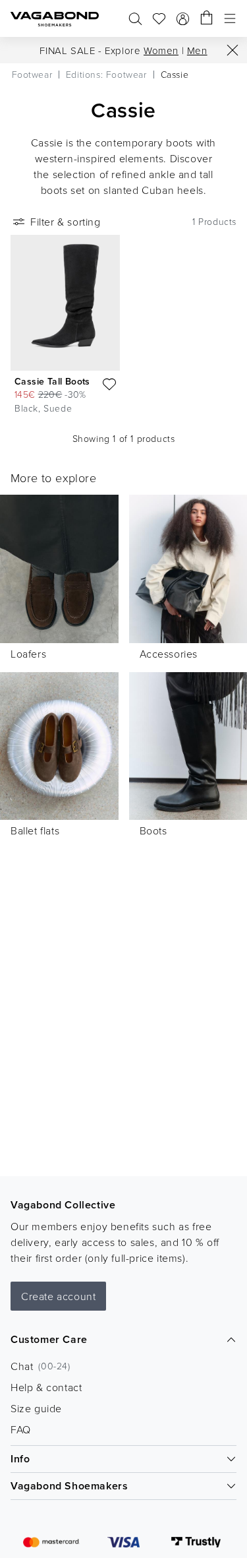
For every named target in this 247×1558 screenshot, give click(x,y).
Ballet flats (35, 830)
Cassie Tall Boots (52, 381)
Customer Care (49, 1339)
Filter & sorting (65, 221)
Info (20, 1458)
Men (197, 50)
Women (161, 50)
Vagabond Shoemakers (69, 1485)
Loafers (28, 653)
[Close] (232, 50)
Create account (58, 1296)
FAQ (21, 1429)
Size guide (36, 1408)
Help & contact (46, 1387)
